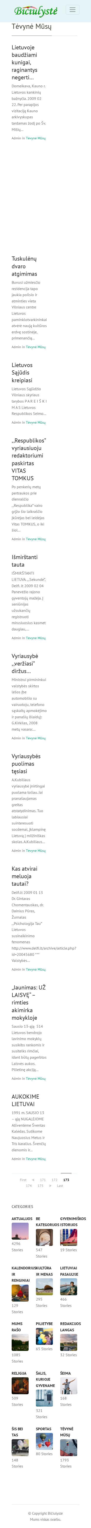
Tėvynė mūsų (36, 138)
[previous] (33, 1180)
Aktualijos (22, 1218)
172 (55, 1180)
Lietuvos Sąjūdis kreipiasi (22, 372)
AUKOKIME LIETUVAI (25, 1100)
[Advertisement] (45, 197)
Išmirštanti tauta (25, 560)
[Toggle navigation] (72, 10)
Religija (19, 1373)
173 (66, 1180)
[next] (50, 1185)
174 (29, 1185)
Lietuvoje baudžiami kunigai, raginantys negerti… (24, 62)
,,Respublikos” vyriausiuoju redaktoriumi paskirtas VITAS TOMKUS (29, 459)
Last (60, 1185)
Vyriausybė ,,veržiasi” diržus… (25, 663)
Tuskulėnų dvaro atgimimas (24, 266)
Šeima (65, 1373)
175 (40, 1185)
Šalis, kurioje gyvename (45, 1379)
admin (16, 138)
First (23, 1180)
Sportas (43, 1428)
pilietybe (44, 1323)
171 (43, 1180)
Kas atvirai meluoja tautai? (24, 876)
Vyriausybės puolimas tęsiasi (26, 763)
